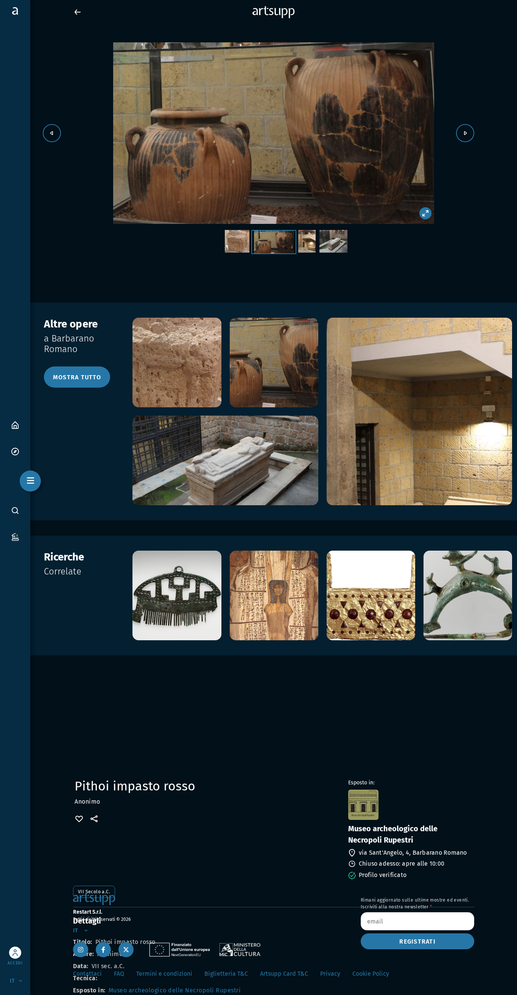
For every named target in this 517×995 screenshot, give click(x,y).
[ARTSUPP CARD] (15, 536)
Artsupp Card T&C (284, 973)
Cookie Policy (370, 973)
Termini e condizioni (164, 973)
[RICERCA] (15, 510)
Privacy (330, 973)
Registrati (417, 941)
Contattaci (87, 973)
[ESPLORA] (15, 451)
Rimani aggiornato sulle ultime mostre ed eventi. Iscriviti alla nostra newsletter (415, 903)
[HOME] (15, 424)
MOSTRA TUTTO (77, 377)
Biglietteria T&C (226, 973)
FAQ (119, 973)
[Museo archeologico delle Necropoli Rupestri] (410, 805)
